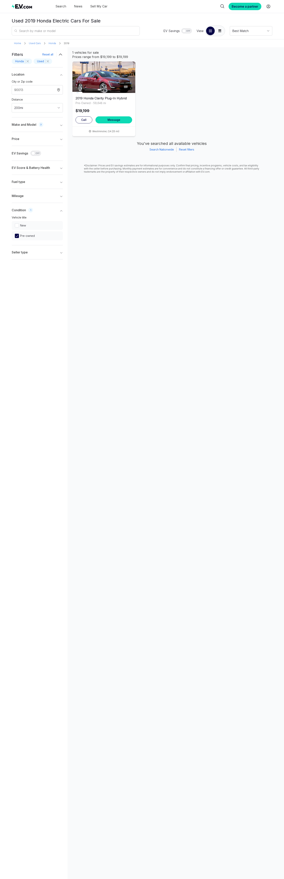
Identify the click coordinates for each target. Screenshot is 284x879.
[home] (22, 6)
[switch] (186, 30)
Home (17, 43)
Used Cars (35, 43)
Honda (52, 43)
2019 (66, 43)
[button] (210, 31)
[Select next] (129, 75)
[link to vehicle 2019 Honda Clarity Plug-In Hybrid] (103, 77)
